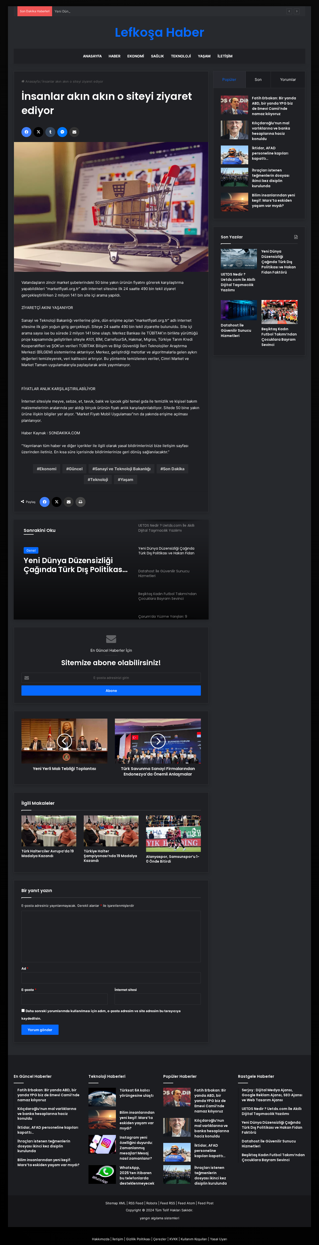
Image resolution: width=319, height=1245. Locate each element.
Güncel (75, 468)
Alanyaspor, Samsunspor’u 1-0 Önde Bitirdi (172, 859)
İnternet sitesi (126, 990)
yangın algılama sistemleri (159, 1218)
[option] (111, 570)
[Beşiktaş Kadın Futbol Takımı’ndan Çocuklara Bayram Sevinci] (279, 312)
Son (258, 79)
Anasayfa (92, 56)
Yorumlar (288, 79)
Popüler (229, 79)
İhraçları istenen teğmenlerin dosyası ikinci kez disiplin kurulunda (270, 178)
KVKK (173, 1239)
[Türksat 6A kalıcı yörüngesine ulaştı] (102, 1097)
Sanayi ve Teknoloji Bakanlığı (123, 468)
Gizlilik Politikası (138, 1239)
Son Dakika (173, 468)
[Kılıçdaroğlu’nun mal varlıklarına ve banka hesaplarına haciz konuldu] (234, 130)
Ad (24, 968)
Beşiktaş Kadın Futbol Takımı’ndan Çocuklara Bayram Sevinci (279, 336)
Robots (151, 1203)
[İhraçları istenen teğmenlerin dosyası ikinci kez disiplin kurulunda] (234, 177)
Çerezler (159, 1239)
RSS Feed (136, 1203)
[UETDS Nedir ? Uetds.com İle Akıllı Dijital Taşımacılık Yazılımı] (239, 259)
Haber (114, 56)
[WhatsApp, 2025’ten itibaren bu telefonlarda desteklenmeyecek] (102, 1174)
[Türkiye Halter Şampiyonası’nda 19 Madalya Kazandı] (111, 830)
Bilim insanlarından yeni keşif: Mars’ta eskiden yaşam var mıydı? (273, 200)
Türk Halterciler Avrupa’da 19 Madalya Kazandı (47, 853)
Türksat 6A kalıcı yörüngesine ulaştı (137, 1093)
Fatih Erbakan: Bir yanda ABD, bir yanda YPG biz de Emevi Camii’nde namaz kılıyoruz (274, 106)
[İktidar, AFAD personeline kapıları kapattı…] (234, 155)
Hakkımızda (100, 1239)
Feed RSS (167, 1203)
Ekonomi (135, 56)
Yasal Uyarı (218, 1239)
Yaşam (204, 56)
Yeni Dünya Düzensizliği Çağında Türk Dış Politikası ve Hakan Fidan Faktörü (113, 11)
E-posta (28, 990)
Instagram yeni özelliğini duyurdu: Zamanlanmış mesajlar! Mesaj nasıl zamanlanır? (136, 1148)
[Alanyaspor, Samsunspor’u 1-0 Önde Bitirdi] (173, 833)
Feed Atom (186, 1203)
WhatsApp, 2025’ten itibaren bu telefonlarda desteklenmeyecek (137, 1175)
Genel (31, 550)
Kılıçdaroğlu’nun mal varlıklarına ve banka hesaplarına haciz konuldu (271, 131)
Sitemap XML (115, 1203)
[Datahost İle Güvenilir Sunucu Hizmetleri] (239, 310)
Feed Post (206, 1203)
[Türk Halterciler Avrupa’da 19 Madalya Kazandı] (48, 830)
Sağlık (157, 56)
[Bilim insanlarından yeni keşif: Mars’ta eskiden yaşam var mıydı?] (234, 202)
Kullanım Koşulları (194, 1239)
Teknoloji (181, 56)
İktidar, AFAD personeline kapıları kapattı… (270, 153)
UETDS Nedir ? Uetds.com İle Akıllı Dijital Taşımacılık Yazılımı (238, 282)
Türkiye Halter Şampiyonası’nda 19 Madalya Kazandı (110, 856)
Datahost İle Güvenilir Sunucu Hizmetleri (64, 565)
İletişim (225, 56)
